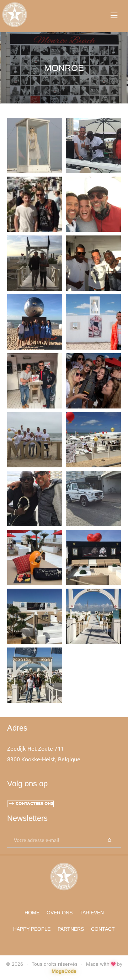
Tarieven (92, 912)
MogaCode (64, 971)
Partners (71, 929)
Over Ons (60, 912)
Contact (103, 929)
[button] (30, 804)
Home (32, 912)
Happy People (31, 929)
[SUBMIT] (109, 840)
